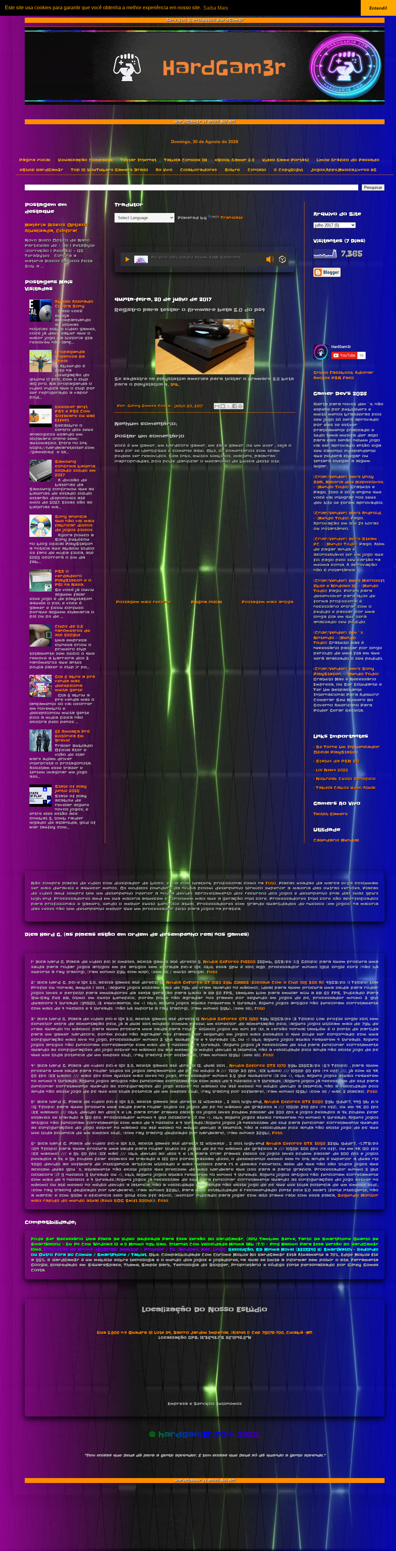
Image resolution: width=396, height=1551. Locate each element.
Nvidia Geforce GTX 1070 (257, 1065)
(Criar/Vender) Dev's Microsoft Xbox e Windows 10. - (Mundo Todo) (349, 586)
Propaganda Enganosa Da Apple (70, 356)
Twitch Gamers (330, 814)
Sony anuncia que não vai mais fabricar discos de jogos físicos (74, 523)
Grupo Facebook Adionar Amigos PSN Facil (343, 375)
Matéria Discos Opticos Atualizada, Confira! (56, 228)
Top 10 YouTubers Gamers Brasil (109, 169)
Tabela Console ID (185, 160)
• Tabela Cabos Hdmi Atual (344, 787)
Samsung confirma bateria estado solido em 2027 (75, 468)
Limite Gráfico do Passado (347, 160)
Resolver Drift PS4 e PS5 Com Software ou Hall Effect (75, 413)
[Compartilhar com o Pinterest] (240, 406)
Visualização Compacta (85, 160)
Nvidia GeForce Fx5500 (229, 961)
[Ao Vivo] (127, 259)
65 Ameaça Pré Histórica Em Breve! (72, 736)
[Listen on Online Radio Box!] (282, 260)
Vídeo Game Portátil (285, 160)
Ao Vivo (164, 169)
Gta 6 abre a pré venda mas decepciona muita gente (75, 683)
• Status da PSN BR (336, 761)
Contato (257, 169)
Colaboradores (198, 169)
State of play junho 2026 (71, 788)
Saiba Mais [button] (215, 8)
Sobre (232, 169)
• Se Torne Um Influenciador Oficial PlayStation (346, 749)
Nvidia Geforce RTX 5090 (295, 1143)
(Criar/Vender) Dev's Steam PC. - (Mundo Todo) (345, 541)
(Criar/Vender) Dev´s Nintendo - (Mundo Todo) (338, 638)
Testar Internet (138, 160)
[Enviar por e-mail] (217, 406)
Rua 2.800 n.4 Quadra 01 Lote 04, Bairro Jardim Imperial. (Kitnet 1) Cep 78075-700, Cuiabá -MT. (205, 1332)
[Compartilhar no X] (229, 406)
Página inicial (34, 160)
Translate (232, 217)
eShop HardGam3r (41, 169)
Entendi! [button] (378, 8)
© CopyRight (288, 169)
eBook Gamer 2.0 (234, 160)
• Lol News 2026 (330, 770)
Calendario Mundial (336, 840)
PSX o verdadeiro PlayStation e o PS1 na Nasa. (73, 578)
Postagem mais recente (143, 602)
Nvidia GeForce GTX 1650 (229, 1019)
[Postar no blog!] (223, 406)
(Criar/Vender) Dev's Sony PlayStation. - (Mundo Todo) (346, 671)
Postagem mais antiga (267, 602)
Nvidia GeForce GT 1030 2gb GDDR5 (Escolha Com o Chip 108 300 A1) (245, 982)
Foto (270, 883)
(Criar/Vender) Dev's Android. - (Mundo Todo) (347, 515)
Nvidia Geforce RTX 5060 (293, 1101)
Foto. (277, 1133)
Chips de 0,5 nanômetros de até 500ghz (72, 631)
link (174, 385)
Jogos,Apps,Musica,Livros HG (344, 169)
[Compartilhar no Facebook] (234, 406)
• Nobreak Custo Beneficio (344, 778)
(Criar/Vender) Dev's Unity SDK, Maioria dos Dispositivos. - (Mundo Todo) (348, 482)
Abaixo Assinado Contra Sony (74, 303)
